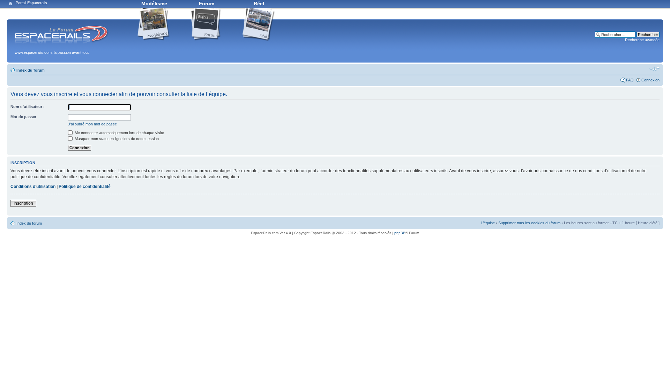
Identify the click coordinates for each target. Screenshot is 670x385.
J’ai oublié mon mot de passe (92, 124)
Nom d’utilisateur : (27, 106)
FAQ (630, 80)
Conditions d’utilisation (32, 186)
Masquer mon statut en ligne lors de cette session (116, 139)
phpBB (399, 233)
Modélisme (154, 3)
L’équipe (488, 223)
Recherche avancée (642, 40)
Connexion (650, 80)
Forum (206, 3)
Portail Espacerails (31, 3)
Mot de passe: (23, 117)
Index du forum (30, 70)
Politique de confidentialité (85, 186)
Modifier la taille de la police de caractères (654, 69)
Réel (259, 3)
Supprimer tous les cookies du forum (529, 223)
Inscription (23, 203)
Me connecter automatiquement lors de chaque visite (119, 133)
